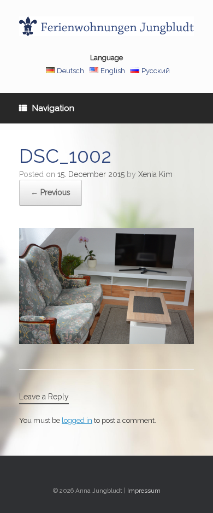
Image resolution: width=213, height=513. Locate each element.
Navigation (53, 108)
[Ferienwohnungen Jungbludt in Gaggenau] (106, 26)
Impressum (144, 490)
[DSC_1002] (106, 341)
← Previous (50, 192)
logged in (77, 420)
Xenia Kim (155, 174)
